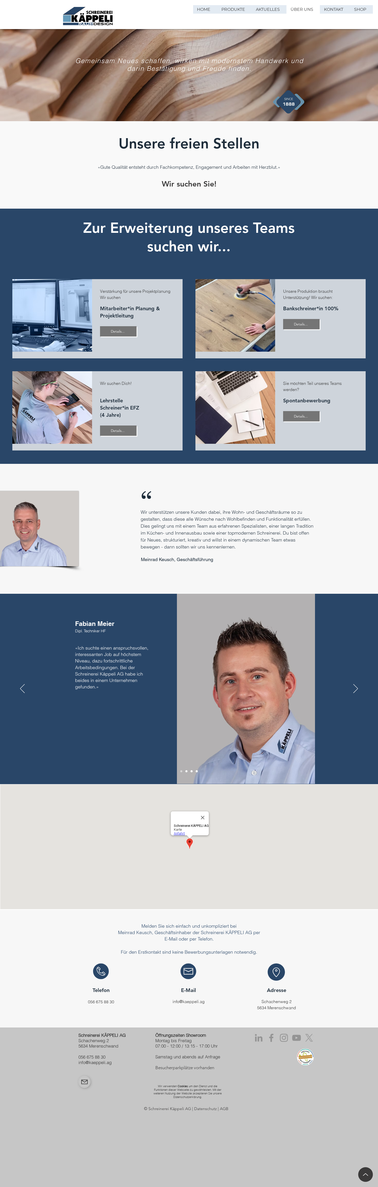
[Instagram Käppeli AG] (283, 1037)
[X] (309, 1037)
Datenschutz (205, 1108)
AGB (224, 1108)
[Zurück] (22, 689)
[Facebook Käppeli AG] (271, 1037)
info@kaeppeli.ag (189, 1001)
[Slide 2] (186, 771)
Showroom (196, 1035)
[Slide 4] (197, 771)
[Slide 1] (181, 771)
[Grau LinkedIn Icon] (258, 1037)
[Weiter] (355, 689)
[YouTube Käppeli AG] (296, 1037)
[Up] (365, 1174)
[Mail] (84, 1082)
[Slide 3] (192, 771)
